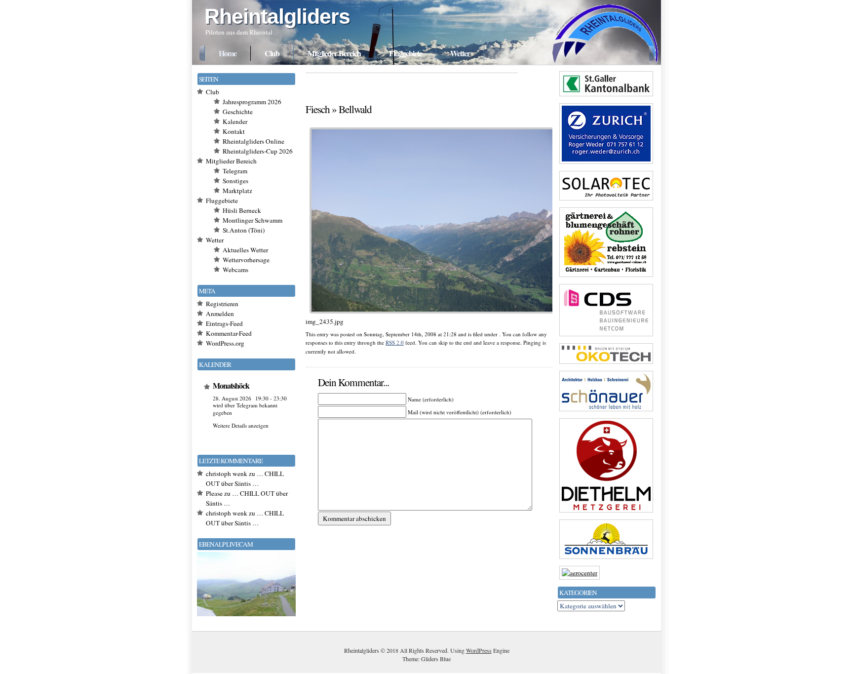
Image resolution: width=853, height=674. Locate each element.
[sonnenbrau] (606, 558)
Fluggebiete (405, 53)
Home (227, 53)
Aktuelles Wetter (245, 249)
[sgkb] (606, 95)
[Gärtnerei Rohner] (606, 276)
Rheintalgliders (277, 16)
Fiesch (318, 109)
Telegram (235, 170)
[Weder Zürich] (606, 163)
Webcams (235, 269)
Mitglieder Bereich (334, 53)
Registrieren (222, 303)
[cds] (606, 335)
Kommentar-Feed (229, 333)
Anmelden (220, 313)
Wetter (460, 53)
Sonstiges (235, 180)
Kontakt (234, 131)
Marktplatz (237, 190)
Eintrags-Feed (224, 323)
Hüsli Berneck (242, 210)
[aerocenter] (579, 572)
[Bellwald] (433, 315)
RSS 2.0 (395, 342)
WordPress (479, 650)
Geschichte (238, 111)
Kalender (235, 121)
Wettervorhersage (246, 259)
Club (272, 53)
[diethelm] (606, 512)
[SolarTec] (606, 200)
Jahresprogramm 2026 (252, 101)
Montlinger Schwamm (252, 220)
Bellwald (355, 109)
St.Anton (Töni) (244, 230)
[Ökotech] (606, 363)
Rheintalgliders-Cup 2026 (258, 151)
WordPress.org (225, 343)
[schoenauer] (606, 410)
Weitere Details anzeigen (241, 425)
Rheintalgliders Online (253, 141)
